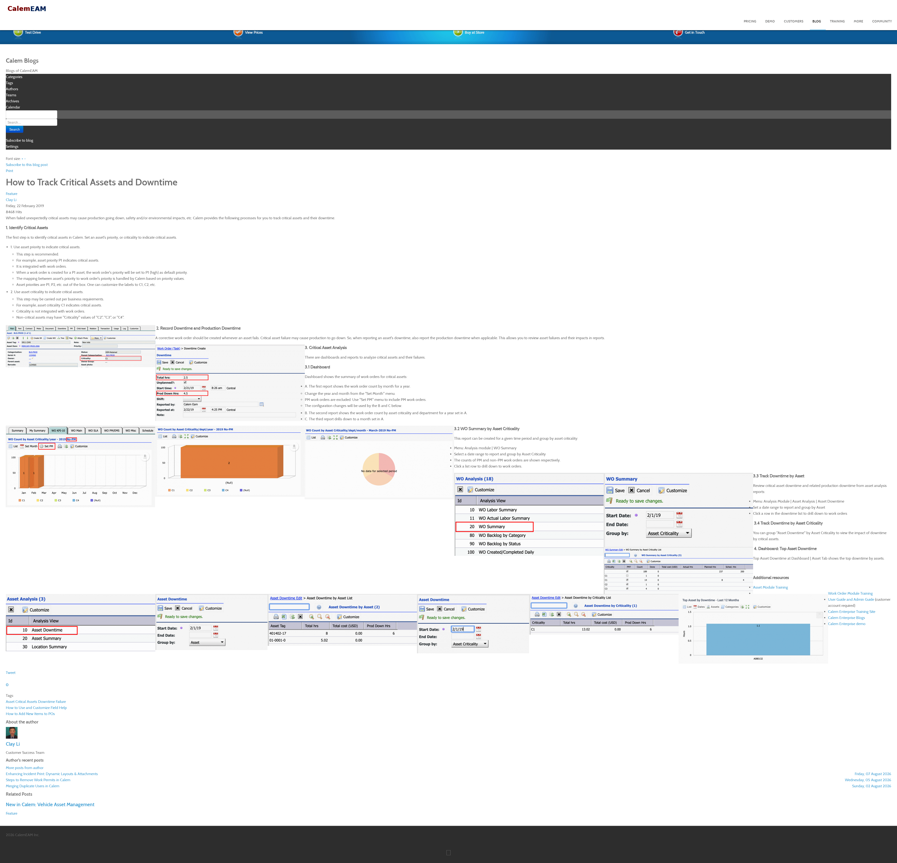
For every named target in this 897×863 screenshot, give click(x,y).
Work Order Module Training (850, 593)
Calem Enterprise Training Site (851, 611)
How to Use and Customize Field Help (36, 707)
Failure (61, 701)
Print (9, 171)
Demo (770, 21)
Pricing (750, 21)
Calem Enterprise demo (846, 624)
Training (837, 21)
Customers (793, 21)
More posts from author (24, 768)
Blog (816, 21)
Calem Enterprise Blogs (846, 617)
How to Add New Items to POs (30, 714)
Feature (11, 193)
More (858, 21)
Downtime (46, 701)
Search (14, 129)
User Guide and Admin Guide (851, 599)
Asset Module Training (770, 587)
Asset (10, 701)
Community (882, 21)
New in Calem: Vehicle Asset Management (50, 805)
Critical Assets (26, 701)
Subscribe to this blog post (27, 164)
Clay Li (11, 200)
